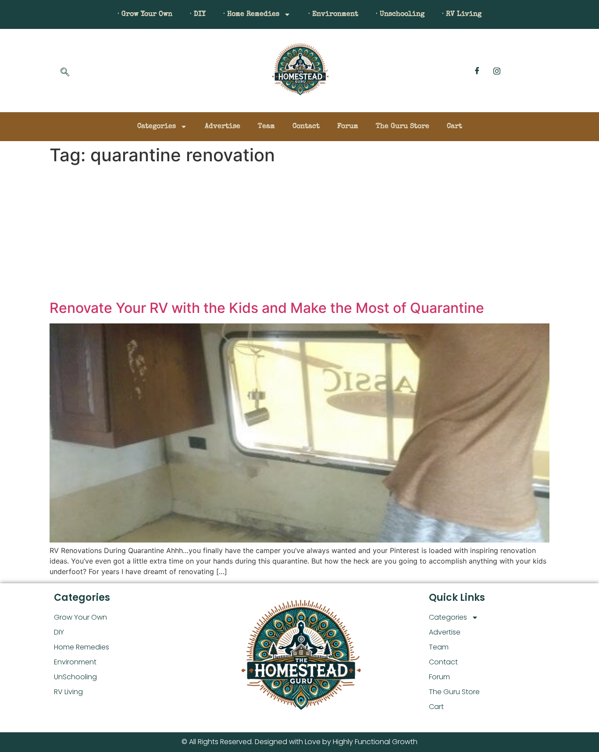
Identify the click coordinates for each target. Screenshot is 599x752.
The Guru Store (402, 126)
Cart (454, 126)
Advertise (222, 126)
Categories (156, 126)
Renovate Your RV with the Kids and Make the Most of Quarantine (267, 307)
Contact (306, 126)
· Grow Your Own (145, 14)
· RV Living (461, 14)
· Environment (333, 14)
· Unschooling (400, 14)
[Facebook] (477, 70)
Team (266, 126)
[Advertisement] (299, 234)
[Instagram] (496, 70)
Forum (347, 126)
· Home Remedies (251, 14)
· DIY (198, 14)
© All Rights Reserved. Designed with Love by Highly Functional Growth (299, 742)
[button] (65, 73)
